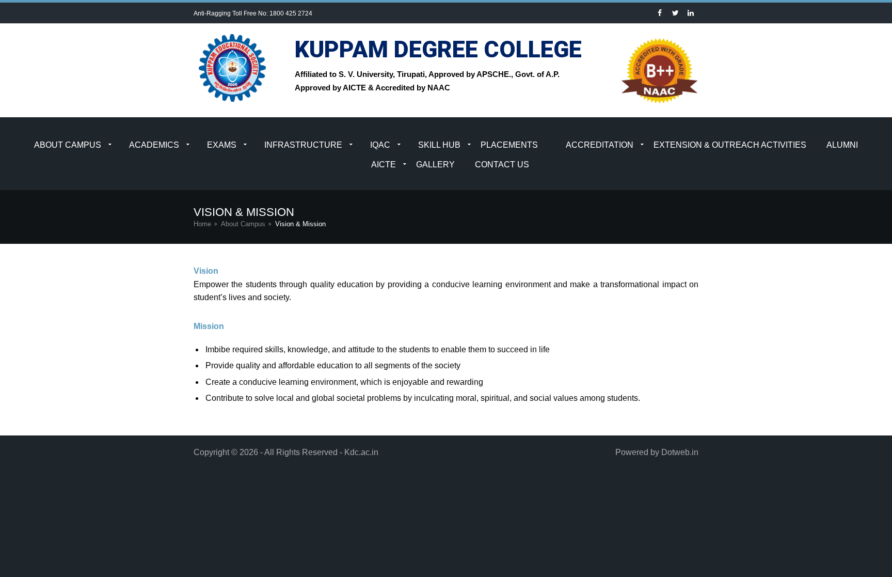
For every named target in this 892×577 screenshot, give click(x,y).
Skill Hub (439, 145)
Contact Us (502, 164)
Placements (509, 145)
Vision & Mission (300, 224)
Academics (154, 145)
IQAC (380, 145)
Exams (221, 145)
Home (202, 224)
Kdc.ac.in (361, 452)
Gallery (435, 164)
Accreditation (599, 145)
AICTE (383, 164)
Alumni (842, 145)
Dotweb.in (679, 452)
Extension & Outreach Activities (730, 145)
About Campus (67, 145)
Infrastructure (303, 145)
